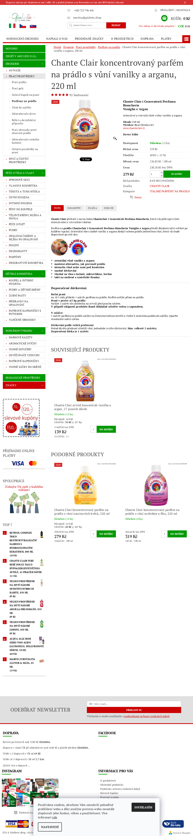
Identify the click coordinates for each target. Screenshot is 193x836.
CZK (181, 26)
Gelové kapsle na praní (25, 95)
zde (54, 817)
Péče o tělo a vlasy (20, 173)
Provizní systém (109, 797)
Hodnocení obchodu (22, 38)
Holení (14, 245)
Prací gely (18, 88)
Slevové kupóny (109, 793)
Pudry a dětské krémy (25, 289)
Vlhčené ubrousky (22, 319)
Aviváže (15, 70)
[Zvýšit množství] (161, 172)
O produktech (122, 38)
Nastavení (50, 827)
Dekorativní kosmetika (26, 263)
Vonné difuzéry (20, 349)
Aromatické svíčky (23, 343)
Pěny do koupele (21, 209)
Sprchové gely (19, 179)
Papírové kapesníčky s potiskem (25, 312)
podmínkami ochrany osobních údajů (146, 716)
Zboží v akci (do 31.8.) (21, 56)
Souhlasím (143, 807)
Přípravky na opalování (18, 303)
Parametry (74, 208)
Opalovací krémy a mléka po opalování (23, 237)
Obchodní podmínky (111, 784)
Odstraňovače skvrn (24, 113)
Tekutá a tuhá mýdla (24, 191)
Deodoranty (18, 251)
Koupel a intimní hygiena (21, 282)
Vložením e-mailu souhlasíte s (128, 716)
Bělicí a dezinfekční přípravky (24, 121)
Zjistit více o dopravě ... (16, 765)
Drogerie (12, 63)
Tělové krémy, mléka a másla (25, 216)
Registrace (183, 10)
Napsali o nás (56, 38)
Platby (166, 38)
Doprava (147, 38)
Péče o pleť (17, 224)
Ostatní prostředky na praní (25, 150)
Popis (57, 208)
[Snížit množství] (161, 175)
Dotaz (138, 197)
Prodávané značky (89, 38)
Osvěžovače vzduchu (24, 355)
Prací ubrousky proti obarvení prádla (24, 131)
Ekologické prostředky (23, 377)
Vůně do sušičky (21, 107)
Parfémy (15, 257)
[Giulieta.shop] (34, 20)
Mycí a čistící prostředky (18, 160)
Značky (11, 385)
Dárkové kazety (20, 337)
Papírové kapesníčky (24, 361)
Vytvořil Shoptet (181, 832)
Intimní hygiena (20, 203)
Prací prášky (19, 82)
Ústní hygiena (19, 197)
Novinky (12, 48)
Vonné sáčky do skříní (25, 367)
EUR (187, 26)
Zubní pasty (17, 295)
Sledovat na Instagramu (33, 812)
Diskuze (108, 208)
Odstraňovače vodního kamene (25, 141)
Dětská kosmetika (19, 274)
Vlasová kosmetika (23, 185)
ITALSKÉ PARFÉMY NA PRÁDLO (170, 191)
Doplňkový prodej (19, 330)
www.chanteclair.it (134, 128)
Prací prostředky (22, 76)
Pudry (13, 230)
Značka (92, 208)
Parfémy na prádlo (24, 101)
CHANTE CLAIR (159, 186)
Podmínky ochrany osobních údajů (120, 789)
